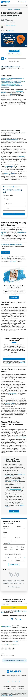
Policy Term (5, 557)
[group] (5, 58)
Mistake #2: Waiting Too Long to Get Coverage (13, 81)
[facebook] (2, 648)
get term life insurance (15, 94)
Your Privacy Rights (20, 686)
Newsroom (24, 675)
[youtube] (13, 648)
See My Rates (14, 297)
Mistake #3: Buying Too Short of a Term (11, 82)
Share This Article (14, 50)
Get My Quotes (14, 511)
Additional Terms (6, 583)
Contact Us (13, 675)
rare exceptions (13, 393)
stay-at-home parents (9, 173)
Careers (8, 675)
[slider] (17, 59)
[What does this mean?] (9, 543)
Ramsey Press (12, 677)
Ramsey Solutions (11, 25)
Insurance (10, 9)
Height (4, 537)
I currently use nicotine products (13, 554)
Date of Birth (6, 526)
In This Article (4, 5)
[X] (16, 619)
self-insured (13, 261)
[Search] (18, 2)
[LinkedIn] (11, 619)
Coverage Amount (19, 557)
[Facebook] (7, 619)
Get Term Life (5, 252)
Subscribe (14, 359)
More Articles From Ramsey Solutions (9, 644)
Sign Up (14, 607)
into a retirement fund (10, 166)
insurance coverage (21, 437)
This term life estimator (15, 489)
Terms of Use (22, 362)
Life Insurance (17, 9)
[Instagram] (19, 681)
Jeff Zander (11, 30)
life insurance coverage (12, 139)
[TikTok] (12, 681)
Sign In (22, 1)
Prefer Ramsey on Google (14, 53)
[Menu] (25, 2)
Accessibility (21, 688)
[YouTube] (16, 681)
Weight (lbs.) (18, 537)
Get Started (4, 675)
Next (13, 214)
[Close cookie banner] (26, 692)
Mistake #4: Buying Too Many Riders (10, 84)
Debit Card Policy (6, 686)
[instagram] (9, 648)
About (17, 677)
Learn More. (15, 641)
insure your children (10, 403)
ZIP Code (5, 532)
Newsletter (18, 675)
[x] (6, 648)
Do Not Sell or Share (8, 688)
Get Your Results (14, 564)
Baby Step (6, 258)
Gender (19, 526)
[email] (20, 619)
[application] (14, 59)
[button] (2, 58)
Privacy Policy (8, 363)
